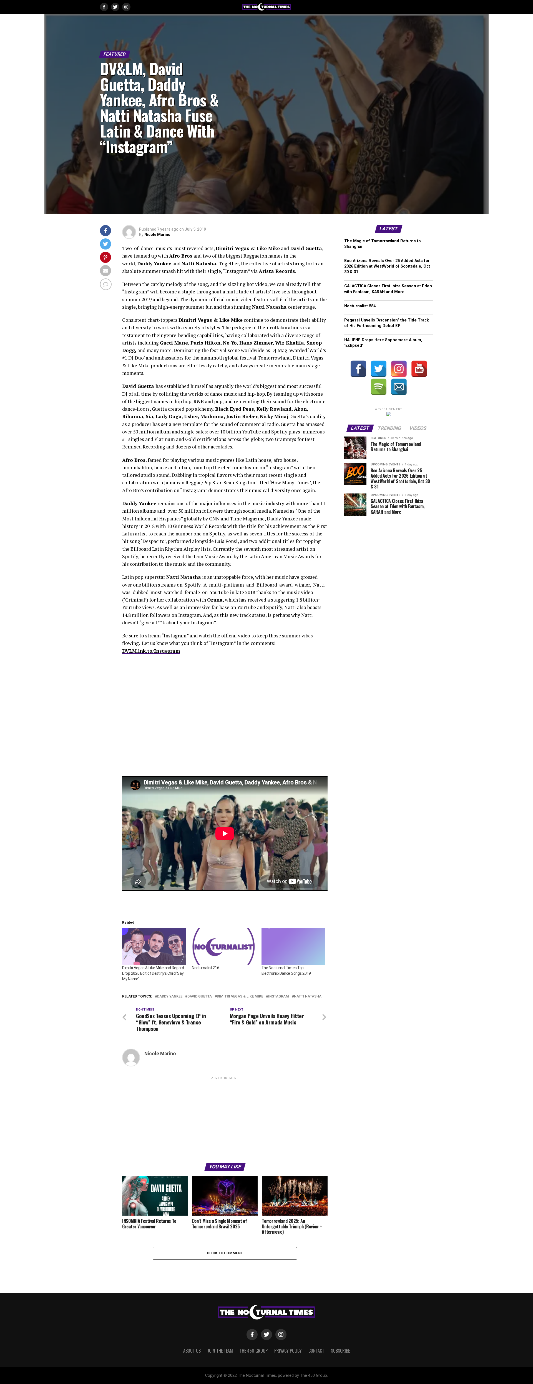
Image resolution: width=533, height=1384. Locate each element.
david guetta (199, 996)
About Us (192, 1350)
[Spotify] (378, 386)
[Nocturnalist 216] (224, 946)
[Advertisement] (225, 1119)
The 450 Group (254, 1350)
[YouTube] (419, 368)
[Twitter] (378, 368)
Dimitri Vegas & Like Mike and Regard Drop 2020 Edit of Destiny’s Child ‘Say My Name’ (153, 973)
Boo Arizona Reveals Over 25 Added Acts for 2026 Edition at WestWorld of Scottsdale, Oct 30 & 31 (387, 266)
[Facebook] (358, 368)
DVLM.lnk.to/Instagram (151, 651)
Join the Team (220, 1350)
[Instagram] (399, 368)
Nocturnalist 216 (205, 968)
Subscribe (340, 1350)
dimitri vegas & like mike (240, 996)
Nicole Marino (157, 234)
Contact (316, 1350)
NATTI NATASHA (307, 996)
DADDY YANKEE (169, 996)
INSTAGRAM (278, 996)
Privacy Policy (288, 1350)
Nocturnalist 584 (360, 306)
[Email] (399, 386)
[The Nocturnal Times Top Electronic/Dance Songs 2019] (294, 946)
